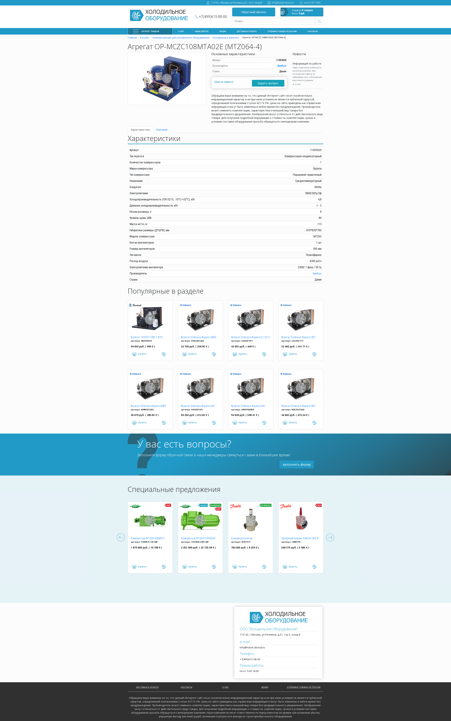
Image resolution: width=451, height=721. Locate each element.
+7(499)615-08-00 (213, 16)
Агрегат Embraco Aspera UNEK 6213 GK (148, 406)
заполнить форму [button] (297, 464)
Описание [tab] (162, 129)
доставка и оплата (247, 31)
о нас (225, 687)
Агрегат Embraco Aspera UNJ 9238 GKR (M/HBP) (248, 406)
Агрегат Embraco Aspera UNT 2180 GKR (298, 337)
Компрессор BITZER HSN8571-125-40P (148, 539)
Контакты (313, 31)
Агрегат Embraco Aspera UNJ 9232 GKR (198, 406)
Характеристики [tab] (140, 129)
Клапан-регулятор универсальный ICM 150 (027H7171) (245, 539)
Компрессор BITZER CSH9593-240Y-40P (198, 539)
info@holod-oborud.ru (283, 2)
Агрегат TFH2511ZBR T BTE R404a (146, 337)
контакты (186, 687)
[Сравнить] (164, 566)
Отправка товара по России (282, 31)
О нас (181, 31)
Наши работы (201, 31)
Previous (121, 537)
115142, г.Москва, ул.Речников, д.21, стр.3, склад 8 (236, 2)
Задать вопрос (268, 83)
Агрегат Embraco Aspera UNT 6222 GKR (298, 406)
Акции (223, 31)
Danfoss (281, 65)
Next (330, 537)
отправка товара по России (303, 687)
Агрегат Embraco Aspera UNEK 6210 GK (198, 337)
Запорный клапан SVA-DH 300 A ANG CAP (300, 539)
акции (264, 687)
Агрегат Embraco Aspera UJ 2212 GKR (250, 337)
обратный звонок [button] (253, 12)
